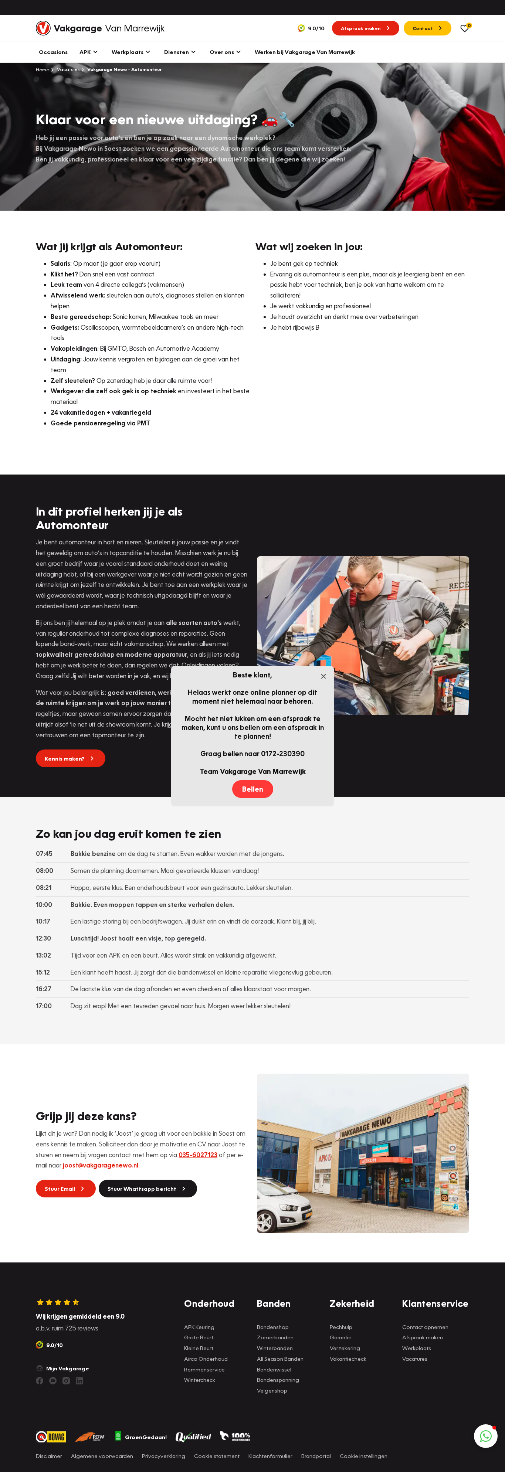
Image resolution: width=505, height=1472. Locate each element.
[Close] (323, 676)
